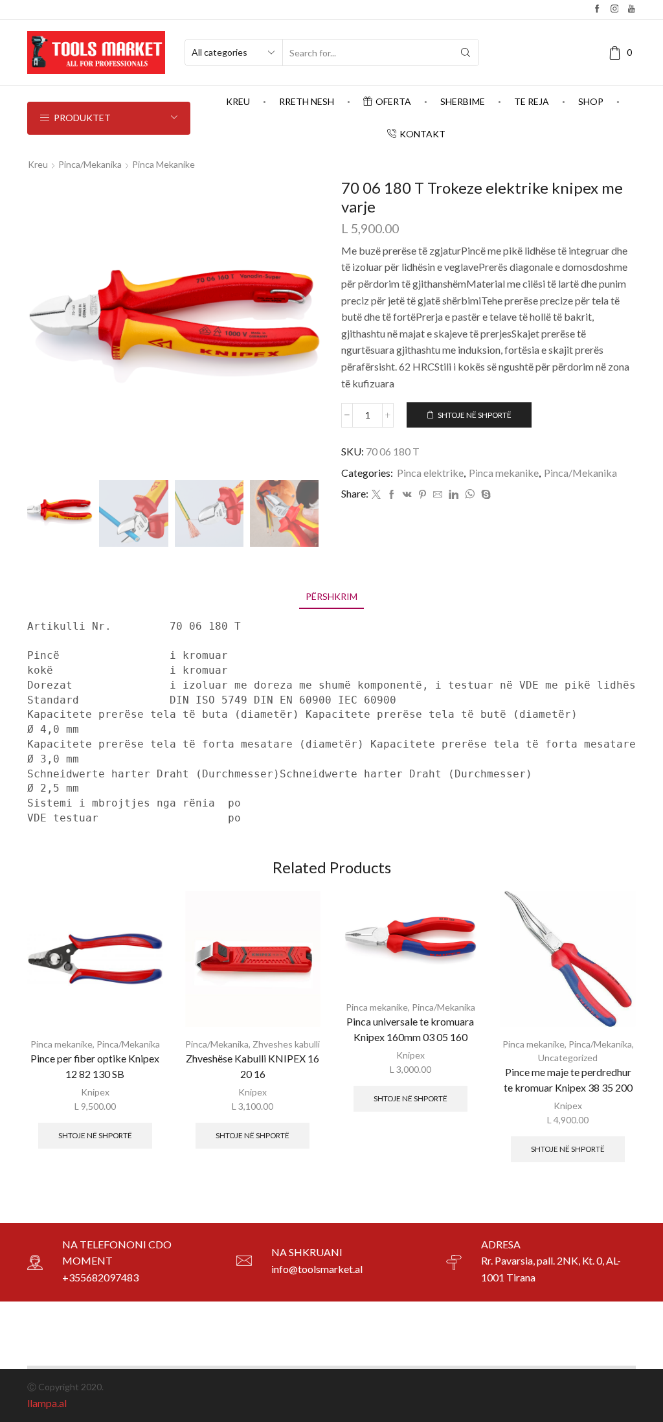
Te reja (531, 101)
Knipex (95, 1091)
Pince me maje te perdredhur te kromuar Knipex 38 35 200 (568, 1080)
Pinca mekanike (163, 164)
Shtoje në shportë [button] (95, 1135)
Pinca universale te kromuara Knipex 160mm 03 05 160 (410, 1029)
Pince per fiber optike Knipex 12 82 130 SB (94, 1066)
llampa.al (47, 1403)
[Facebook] (597, 9)
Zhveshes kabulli (286, 1043)
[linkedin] (453, 494)
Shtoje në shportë (474, 415)
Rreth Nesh (306, 101)
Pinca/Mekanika (90, 164)
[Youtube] (631, 9)
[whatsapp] (470, 494)
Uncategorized (568, 1057)
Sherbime (462, 101)
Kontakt (422, 133)
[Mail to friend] (437, 494)
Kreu (238, 101)
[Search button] (465, 52)
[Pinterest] (422, 494)
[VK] (407, 494)
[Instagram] (615, 9)
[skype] (484, 494)
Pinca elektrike (430, 472)
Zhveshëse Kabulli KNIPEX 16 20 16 (252, 1066)
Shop (590, 101)
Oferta (393, 101)
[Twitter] (376, 494)
